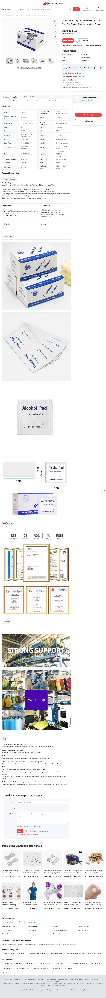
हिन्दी (93, 983)
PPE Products (32, 930)
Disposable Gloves (56, 953)
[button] (64, 101)
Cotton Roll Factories (61, 963)
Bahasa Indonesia (60, 985)
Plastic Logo (8, 963)
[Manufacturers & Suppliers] (53, 4)
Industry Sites (72, 979)
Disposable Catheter (94, 953)
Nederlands (69, 983)
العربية (76, 983)
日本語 (87, 983)
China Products (18, 979)
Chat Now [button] (84, 41)
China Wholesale (51, 979)
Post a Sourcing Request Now (27, 835)
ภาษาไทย (98, 983)
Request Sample (95, 45)
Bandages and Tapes (9, 926)
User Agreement (64, 990)
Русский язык (46, 983)
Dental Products (7, 930)
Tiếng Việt (50, 985)
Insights (57, 981)
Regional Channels (84, 979)
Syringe (21, 953)
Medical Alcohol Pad (22, 968)
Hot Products (8, 979)
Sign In (65, 87)
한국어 (82, 983)
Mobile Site (50, 981)
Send (19, 831)
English (16, 983)
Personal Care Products (60, 930)
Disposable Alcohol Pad (40, 968)
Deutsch (61, 983)
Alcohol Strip (8, 968)
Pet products (32, 934)
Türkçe (43, 985)
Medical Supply (24, 15)
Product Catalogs (31, 922)
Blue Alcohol (96, 963)
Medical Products (84, 926)
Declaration (74, 990)
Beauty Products (7, 934)
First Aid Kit (56, 926)
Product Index (95, 979)
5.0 (82, 100)
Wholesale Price (62, 979)
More (4, 972)
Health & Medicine (13, 15)
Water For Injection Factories (25, 963)
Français (38, 983)
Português (30, 983)
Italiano (54, 983)
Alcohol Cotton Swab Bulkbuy (62, 968)
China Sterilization (44, 963)
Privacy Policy (84, 990)
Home (3, 15)
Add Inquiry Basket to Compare (31, 68)
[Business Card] (101, 106)
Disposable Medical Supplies (39, 15)
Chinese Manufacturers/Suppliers (34, 979)
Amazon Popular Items (60, 934)
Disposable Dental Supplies (75, 953)
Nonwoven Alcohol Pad (80, 963)
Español (23, 983)
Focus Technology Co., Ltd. (39, 990)
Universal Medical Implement (37, 953)
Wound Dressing (33, 926)
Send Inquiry (68, 41)
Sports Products (83, 930)
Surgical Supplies (9, 953)
